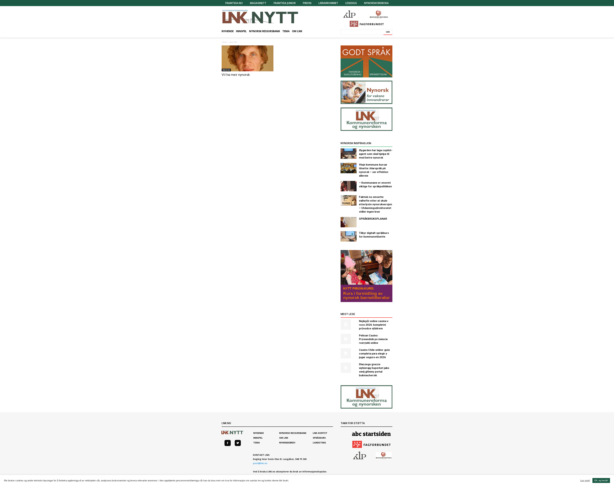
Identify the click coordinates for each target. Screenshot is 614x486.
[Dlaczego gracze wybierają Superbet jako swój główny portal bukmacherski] (349, 368)
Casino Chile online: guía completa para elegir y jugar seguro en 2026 (374, 353)
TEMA (256, 442)
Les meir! (585, 480)
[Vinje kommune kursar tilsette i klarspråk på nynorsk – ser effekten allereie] (349, 168)
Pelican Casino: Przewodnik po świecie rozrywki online (373, 339)
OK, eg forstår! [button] (601, 480)
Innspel (258, 437)
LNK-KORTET (320, 432)
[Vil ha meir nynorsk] (247, 58)
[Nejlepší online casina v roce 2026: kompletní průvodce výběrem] (349, 324)
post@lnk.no (260, 463)
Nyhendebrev (287, 442)
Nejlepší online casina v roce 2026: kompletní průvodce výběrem (373, 324)
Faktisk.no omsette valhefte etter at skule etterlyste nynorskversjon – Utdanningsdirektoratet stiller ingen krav (375, 204)
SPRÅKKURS (319, 437)
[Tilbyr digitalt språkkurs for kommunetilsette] (349, 236)
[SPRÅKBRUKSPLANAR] (349, 222)
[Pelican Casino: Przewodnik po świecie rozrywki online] (349, 339)
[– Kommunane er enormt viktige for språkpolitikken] (349, 186)
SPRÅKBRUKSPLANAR (373, 218)
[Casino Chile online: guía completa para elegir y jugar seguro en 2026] (349, 353)
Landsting (319, 442)
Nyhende (226, 70)
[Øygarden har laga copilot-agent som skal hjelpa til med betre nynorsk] (349, 153)
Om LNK (283, 437)
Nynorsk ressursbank (292, 432)
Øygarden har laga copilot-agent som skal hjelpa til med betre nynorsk (375, 154)
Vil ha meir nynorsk (236, 75)
